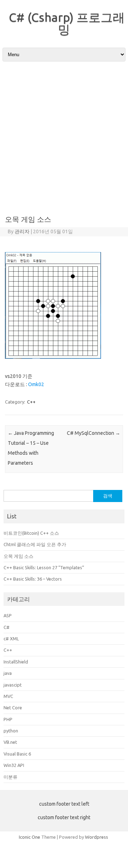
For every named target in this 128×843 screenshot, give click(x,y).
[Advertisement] (64, 135)
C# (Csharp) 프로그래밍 (67, 23)
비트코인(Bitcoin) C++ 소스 (31, 532)
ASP (8, 615)
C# (7, 627)
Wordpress (96, 836)
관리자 (22, 231)
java (8, 673)
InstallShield (16, 661)
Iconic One (29, 836)
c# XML (11, 638)
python (11, 730)
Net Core (13, 707)
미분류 (10, 776)
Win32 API (14, 765)
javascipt (13, 684)
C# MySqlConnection (93, 433)
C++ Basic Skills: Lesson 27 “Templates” (44, 567)
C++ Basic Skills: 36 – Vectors (33, 578)
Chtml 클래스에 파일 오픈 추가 (35, 544)
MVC (8, 696)
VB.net (10, 742)
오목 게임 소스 (18, 556)
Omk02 (36, 384)
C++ (31, 401)
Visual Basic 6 (17, 753)
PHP (8, 719)
